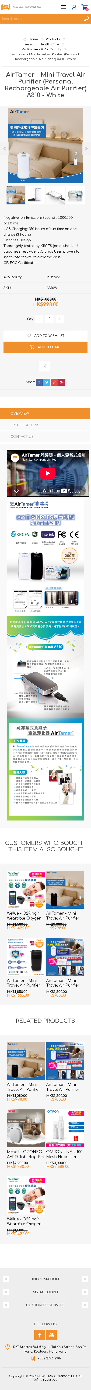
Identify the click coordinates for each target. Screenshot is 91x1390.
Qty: (30, 319)
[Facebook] (39, 1335)
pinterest (54, 382)
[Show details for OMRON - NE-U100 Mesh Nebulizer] (65, 1128)
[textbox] (41, 19)
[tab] (45, 414)
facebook (39, 382)
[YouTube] (51, 1335)
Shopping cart (84, 7)
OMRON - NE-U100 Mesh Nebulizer (64, 1154)
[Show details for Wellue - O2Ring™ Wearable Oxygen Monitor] (26, 890)
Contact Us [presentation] (22, 436)
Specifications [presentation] (24, 425)
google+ (61, 382)
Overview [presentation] (19, 413)
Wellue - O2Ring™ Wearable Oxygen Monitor (24, 918)
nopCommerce (55, 1380)
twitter (46, 382)
